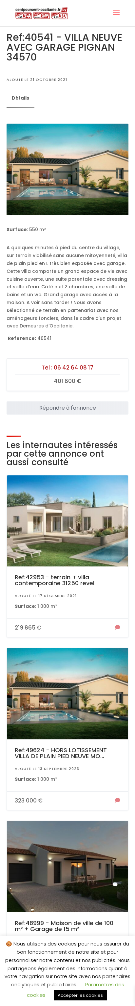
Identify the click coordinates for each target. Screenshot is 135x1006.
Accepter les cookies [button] (80, 995)
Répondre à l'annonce (67, 408)
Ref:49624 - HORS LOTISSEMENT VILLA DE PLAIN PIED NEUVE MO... (61, 753)
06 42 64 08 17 (73, 367)
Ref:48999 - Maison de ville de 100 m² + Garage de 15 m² (64, 926)
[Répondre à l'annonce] (117, 628)
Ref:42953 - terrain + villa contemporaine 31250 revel (54, 580)
